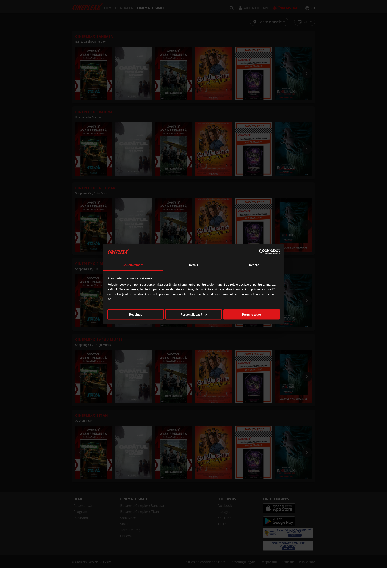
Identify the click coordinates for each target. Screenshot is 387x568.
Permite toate (251, 314)
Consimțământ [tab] (133, 265)
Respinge (135, 314)
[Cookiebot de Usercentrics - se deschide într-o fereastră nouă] (262, 251)
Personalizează (191, 314)
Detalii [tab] (193, 265)
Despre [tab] (254, 265)
